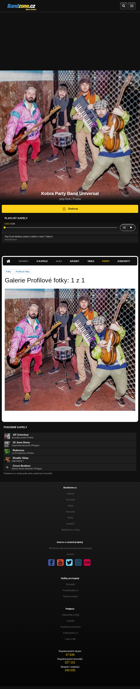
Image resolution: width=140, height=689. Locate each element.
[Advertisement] (70, 39)
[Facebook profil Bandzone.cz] (51, 562)
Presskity (70, 584)
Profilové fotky (23, 271)
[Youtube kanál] (60, 562)
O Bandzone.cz (70, 633)
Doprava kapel (70, 596)
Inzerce (70, 554)
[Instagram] (78, 562)
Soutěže (70, 524)
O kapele (42, 261)
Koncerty (124, 261)
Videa (91, 261)
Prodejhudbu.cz (70, 590)
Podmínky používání (71, 627)
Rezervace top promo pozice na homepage (70, 548)
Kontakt (70, 621)
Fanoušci (70, 511)
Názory (74, 261)
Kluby (70, 517)
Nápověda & (70, 615)
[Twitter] (69, 562)
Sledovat (73, 208)
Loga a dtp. (70, 639)
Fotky (106, 261)
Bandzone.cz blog (70, 530)
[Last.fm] (87, 562)
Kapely (70, 493)
